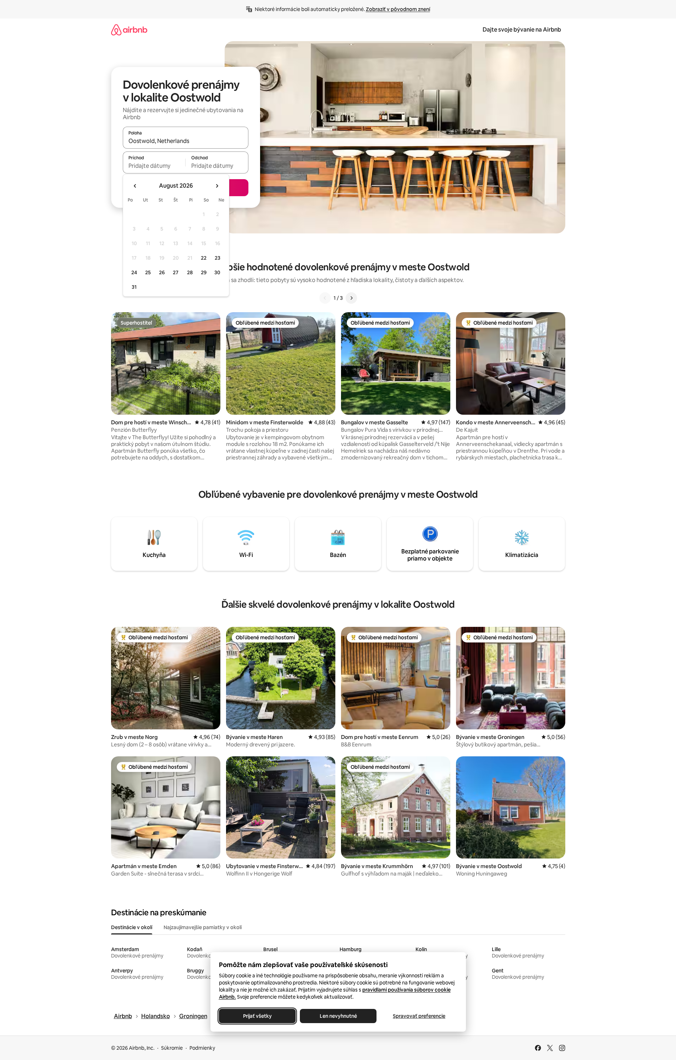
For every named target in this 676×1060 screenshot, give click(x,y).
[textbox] (154, 165)
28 (190, 272)
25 (148, 272)
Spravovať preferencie (419, 1016)
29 (204, 272)
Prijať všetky (257, 1016)
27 (175, 272)
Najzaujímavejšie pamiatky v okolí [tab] (203, 927)
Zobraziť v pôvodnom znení (398, 9)
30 (217, 272)
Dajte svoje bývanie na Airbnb (522, 29)
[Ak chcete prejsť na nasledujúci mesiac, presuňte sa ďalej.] (217, 186)
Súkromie (172, 1048)
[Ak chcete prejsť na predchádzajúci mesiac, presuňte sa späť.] (135, 186)
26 (162, 272)
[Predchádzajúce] (325, 298)
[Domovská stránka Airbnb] (129, 29)
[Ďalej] (351, 298)
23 (217, 258)
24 (134, 272)
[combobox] (185, 141)
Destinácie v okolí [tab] (131, 927)
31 (134, 287)
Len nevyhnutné (338, 1016)
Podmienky (202, 1048)
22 (204, 258)
